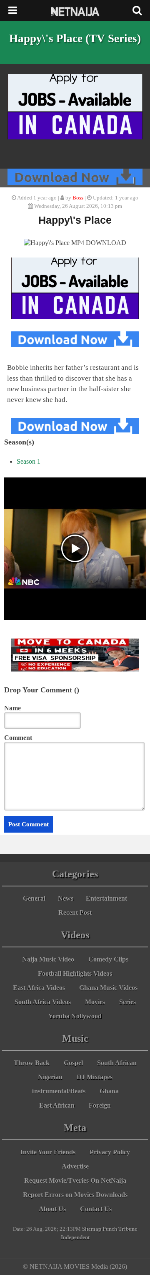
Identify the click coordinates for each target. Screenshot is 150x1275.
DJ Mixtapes (94, 1077)
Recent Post (75, 912)
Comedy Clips (108, 959)
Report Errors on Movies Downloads (75, 1194)
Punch (109, 1229)
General (34, 898)
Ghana (109, 1091)
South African (117, 1062)
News (65, 898)
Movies (95, 1001)
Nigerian (50, 1077)
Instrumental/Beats (58, 1091)
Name (12, 708)
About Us (52, 1208)
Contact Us (96, 1208)
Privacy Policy (110, 1152)
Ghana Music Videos (108, 987)
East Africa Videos (39, 987)
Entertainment (106, 898)
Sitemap (91, 1229)
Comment (18, 737)
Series (127, 1001)
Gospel (73, 1062)
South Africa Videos (43, 1001)
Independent (75, 1237)
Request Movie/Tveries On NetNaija (75, 1180)
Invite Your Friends (47, 1152)
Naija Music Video (48, 959)
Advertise (75, 1166)
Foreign (100, 1105)
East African (57, 1105)
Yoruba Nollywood (75, 1016)
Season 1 (28, 461)
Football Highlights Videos (75, 973)
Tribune (127, 1229)
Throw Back (32, 1062)
